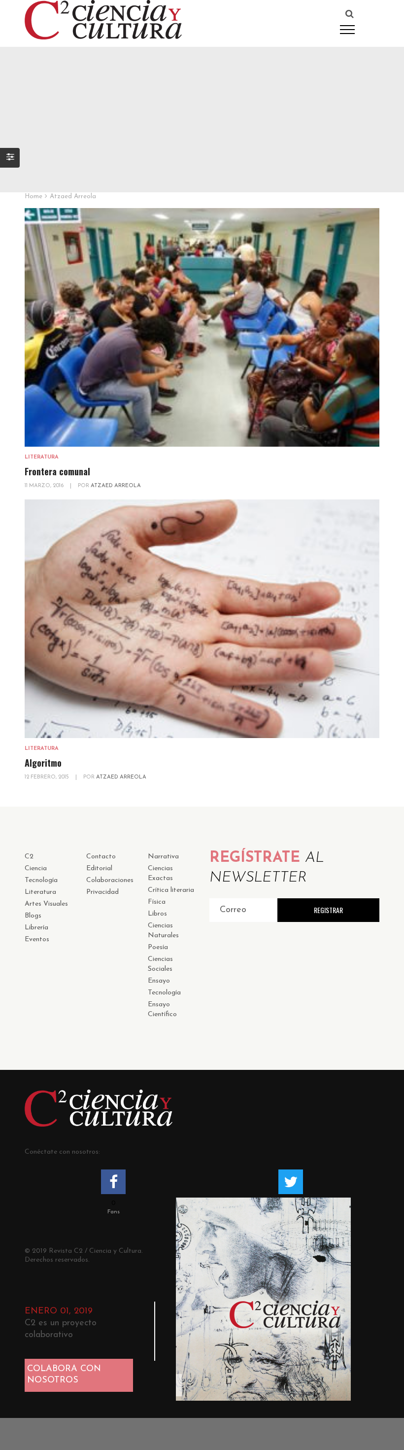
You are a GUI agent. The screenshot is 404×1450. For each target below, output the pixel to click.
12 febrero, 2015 (47, 777)
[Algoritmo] (202, 618)
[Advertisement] (202, 116)
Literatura (42, 457)
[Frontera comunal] (202, 327)
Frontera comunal (57, 471)
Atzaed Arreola (116, 486)
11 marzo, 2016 (45, 486)
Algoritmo (43, 762)
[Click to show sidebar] (10, 158)
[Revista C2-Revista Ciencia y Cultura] (103, 19)
